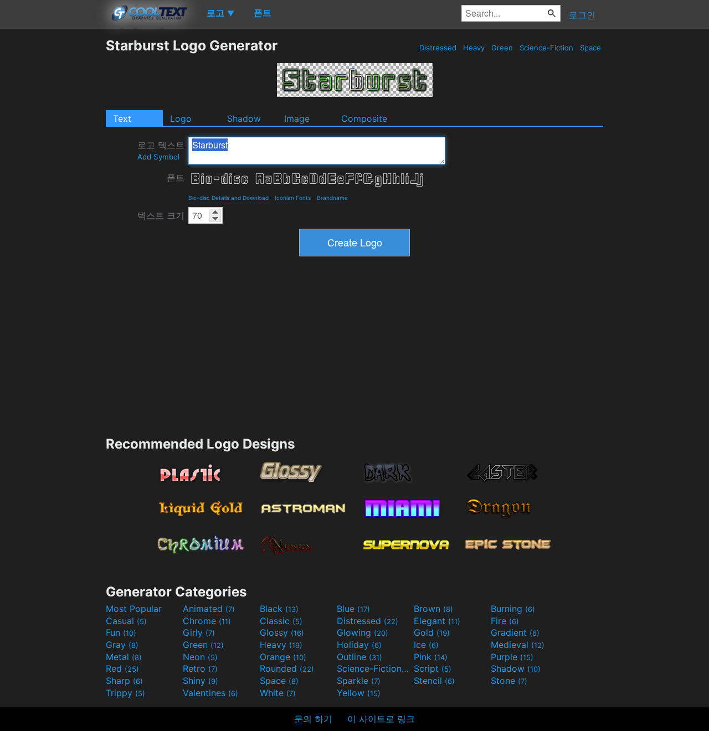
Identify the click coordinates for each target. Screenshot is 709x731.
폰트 (175, 177)
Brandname (332, 197)
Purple (512, 656)
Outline (359, 656)
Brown (433, 608)
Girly (199, 632)
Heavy (474, 47)
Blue (353, 608)
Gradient (515, 632)
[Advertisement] (52, 203)
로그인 (582, 14)
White (278, 692)
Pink (431, 656)
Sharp (124, 680)
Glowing (362, 632)
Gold (432, 632)
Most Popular (134, 608)
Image (297, 118)
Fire (505, 620)
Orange (283, 656)
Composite (364, 118)
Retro (200, 668)
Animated (209, 608)
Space (590, 47)
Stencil (434, 680)
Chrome (207, 620)
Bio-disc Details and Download (228, 197)
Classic (281, 620)
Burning (513, 608)
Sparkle (359, 680)
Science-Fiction (546, 47)
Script (432, 668)
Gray (122, 644)
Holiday (359, 644)
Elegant (437, 620)
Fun (121, 632)
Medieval (517, 644)
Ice (426, 644)
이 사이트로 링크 (381, 718)
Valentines (210, 692)
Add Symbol (158, 156)
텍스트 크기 (160, 215)
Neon (200, 656)
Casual (126, 620)
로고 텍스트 (160, 150)
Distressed (438, 47)
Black (279, 608)
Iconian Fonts (293, 197)
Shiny (200, 680)
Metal (124, 656)
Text (122, 118)
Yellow (359, 692)
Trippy (125, 692)
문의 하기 (313, 718)
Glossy (282, 632)
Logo (181, 118)
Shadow (244, 118)
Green (502, 47)
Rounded (287, 668)
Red (122, 668)
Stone (509, 680)
